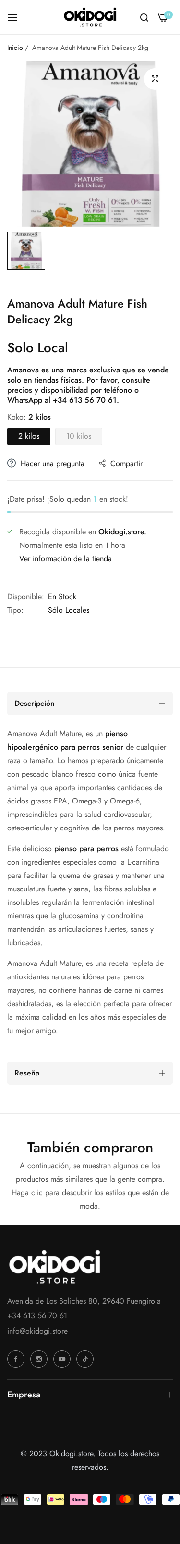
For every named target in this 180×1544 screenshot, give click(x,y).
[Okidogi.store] (90, 17)
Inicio (15, 47)
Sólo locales (68, 610)
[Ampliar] (155, 79)
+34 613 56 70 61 (85, 400)
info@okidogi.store (37, 1330)
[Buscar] (144, 17)
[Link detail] (17, 1359)
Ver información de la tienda (65, 558)
